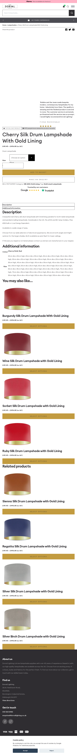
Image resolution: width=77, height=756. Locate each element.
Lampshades (12, 25)
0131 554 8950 (7, 712)
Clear (12, 163)
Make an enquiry (38, 179)
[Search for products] (72, 13)
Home (4, 25)
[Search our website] (68, 6)
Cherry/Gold (13, 251)
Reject (52, 750)
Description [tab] (7, 205)
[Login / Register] (59, 6)
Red (20, 251)
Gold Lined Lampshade (53, 184)
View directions (8, 700)
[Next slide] (73, 20)
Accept (25, 750)
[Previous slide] (3, 20)
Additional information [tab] (11, 208)
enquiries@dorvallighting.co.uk (14, 715)
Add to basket (38, 172)
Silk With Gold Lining (32, 184)
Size (4, 160)
